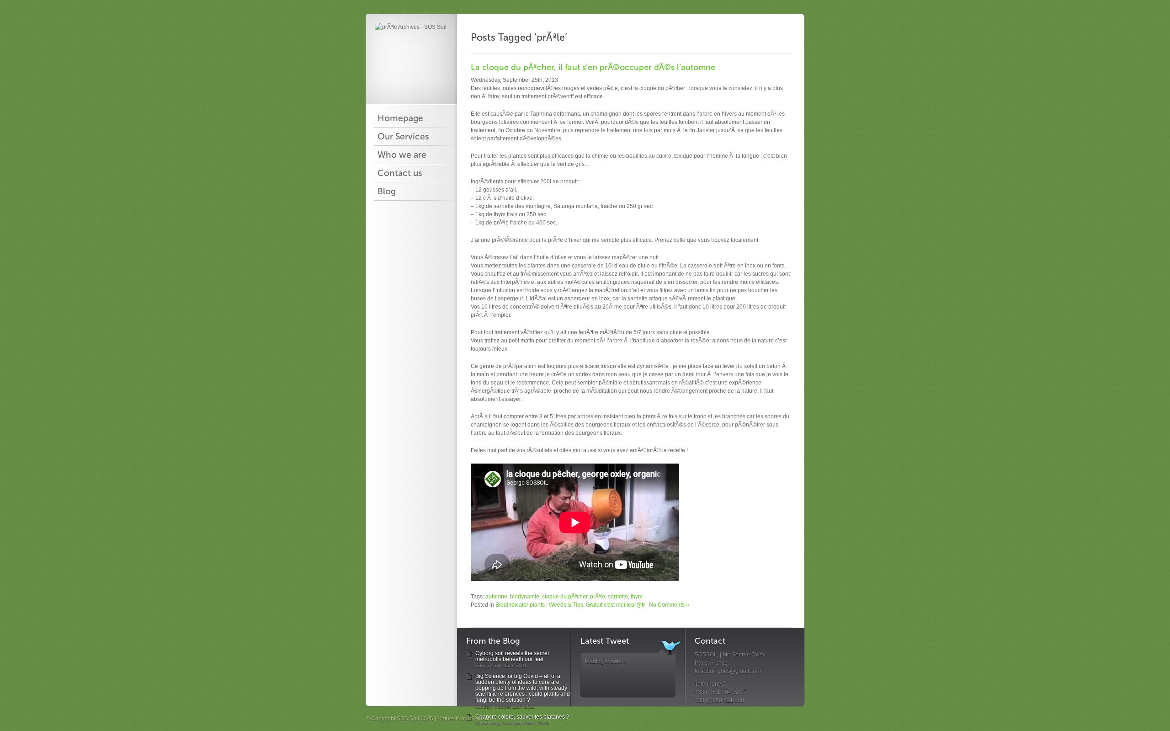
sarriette (618, 596)
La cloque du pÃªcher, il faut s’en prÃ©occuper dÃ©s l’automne (593, 67)
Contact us (400, 173)
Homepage (400, 118)
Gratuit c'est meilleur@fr (615, 605)
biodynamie (524, 596)
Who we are (402, 155)
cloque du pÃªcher (564, 596)
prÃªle (597, 596)
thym (637, 596)
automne (496, 596)
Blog (387, 191)
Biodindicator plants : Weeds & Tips (539, 605)
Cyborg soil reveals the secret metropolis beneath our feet (512, 656)
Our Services (403, 137)
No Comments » (669, 605)
